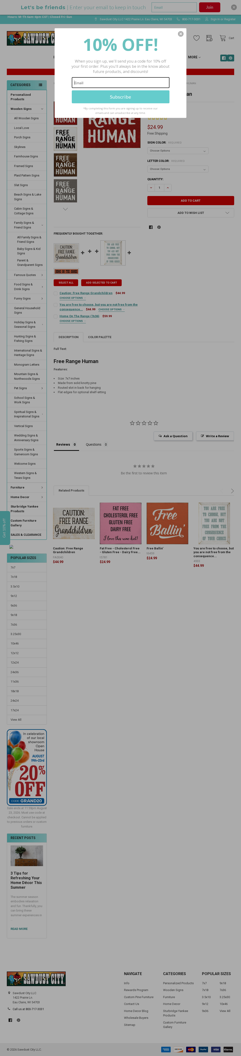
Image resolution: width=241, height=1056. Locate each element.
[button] (181, 34)
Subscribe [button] (120, 97)
